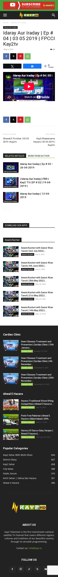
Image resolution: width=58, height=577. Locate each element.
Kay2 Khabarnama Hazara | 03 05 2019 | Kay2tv (44, 141)
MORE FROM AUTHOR (38, 156)
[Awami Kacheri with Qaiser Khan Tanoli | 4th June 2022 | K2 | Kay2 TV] (11, 266)
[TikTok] (29, 569)
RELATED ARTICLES (14, 156)
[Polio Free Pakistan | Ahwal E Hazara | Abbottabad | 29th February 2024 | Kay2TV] (11, 419)
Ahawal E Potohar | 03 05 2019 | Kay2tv (16, 140)
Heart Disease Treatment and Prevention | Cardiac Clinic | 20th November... (37, 377)
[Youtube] (46, 569)
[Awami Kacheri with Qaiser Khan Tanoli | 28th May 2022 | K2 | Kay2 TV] (11, 281)
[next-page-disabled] (10, 209)
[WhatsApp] (27, 56)
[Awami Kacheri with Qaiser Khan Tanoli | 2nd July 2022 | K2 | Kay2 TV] (11, 251)
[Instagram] (21, 569)
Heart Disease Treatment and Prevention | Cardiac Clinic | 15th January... (37, 344)
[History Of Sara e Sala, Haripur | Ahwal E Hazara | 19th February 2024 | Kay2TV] (11, 434)
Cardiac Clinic (27, 351)
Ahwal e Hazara (28, 407)
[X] (13, 56)
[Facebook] (6, 56)
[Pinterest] (20, 56)
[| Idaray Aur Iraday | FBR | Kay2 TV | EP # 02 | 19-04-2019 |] (11, 182)
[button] (5, 15)
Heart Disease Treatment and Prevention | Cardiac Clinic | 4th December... (36, 361)
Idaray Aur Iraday (18, 22)
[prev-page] (5, 209)
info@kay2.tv (35, 548)
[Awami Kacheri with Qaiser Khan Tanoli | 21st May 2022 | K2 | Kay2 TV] (11, 296)
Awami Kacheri (27, 254)
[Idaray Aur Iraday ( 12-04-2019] (11, 197)
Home (5, 22)
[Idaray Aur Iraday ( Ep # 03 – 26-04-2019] (11, 167)
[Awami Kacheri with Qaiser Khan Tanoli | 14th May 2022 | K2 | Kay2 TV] (11, 311)
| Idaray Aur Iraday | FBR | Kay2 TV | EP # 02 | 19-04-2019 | (35, 182)
